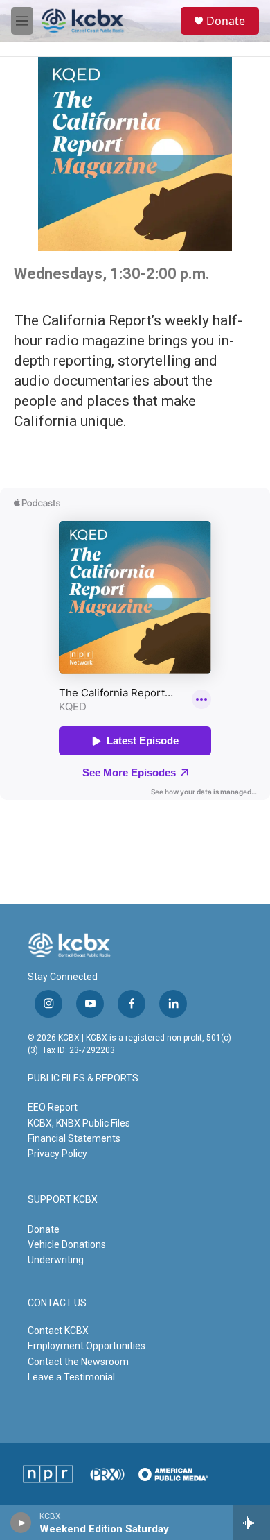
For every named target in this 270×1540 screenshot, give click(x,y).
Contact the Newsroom (78, 1361)
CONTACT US (57, 1303)
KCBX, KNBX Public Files (79, 1123)
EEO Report (53, 1107)
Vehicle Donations (67, 1244)
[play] (21, 1523)
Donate (225, 21)
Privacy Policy (57, 1153)
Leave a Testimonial (71, 1377)
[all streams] (251, 1522)
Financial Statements (74, 1138)
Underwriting (56, 1259)
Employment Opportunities (86, 1345)
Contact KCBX (58, 1330)
